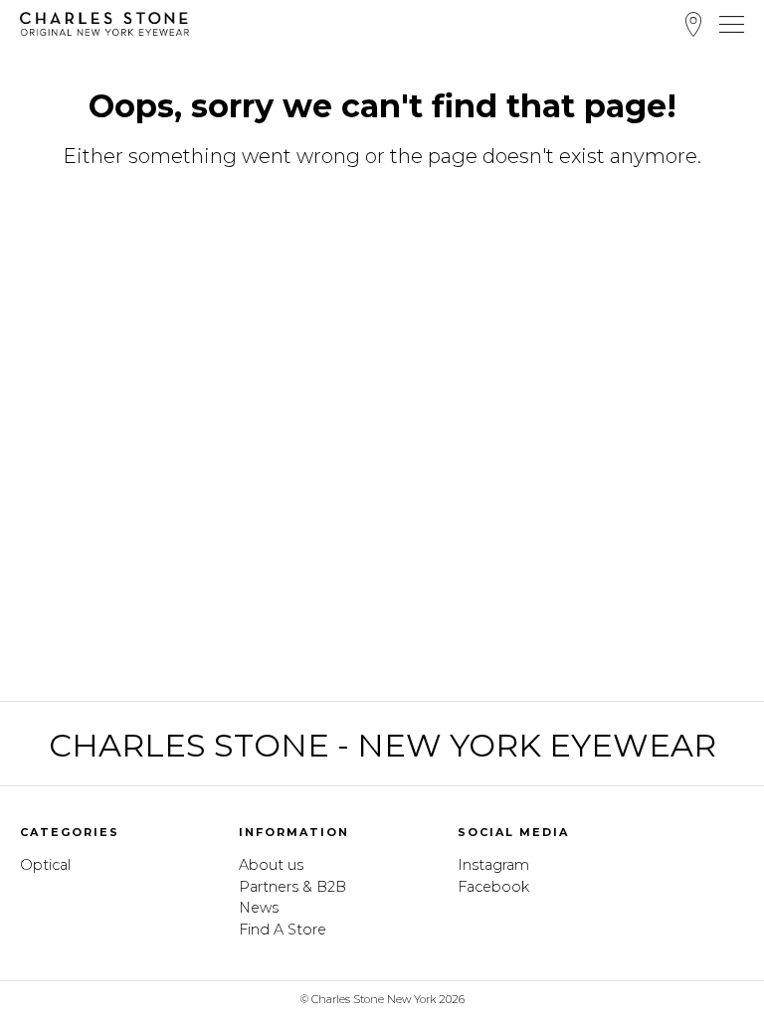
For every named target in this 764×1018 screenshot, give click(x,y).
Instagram (493, 865)
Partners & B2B (292, 887)
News (259, 908)
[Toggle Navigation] (731, 24)
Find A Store (693, 24)
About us (271, 865)
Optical (45, 865)
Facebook (493, 887)
